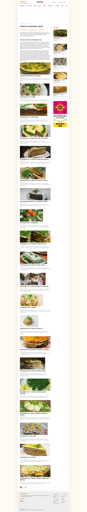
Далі (25, 487)
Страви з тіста (50, 5)
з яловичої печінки (41, 29)
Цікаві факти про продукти (56, 496)
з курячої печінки (24, 29)
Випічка (44, 5)
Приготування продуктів (55, 501)
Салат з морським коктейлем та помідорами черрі (59, 38)
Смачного (23, 1)
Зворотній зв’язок (63, 502)
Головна (21, 23)
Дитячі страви (63, 499)
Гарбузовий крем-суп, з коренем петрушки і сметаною (59, 52)
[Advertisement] (43, 16)
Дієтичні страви (63, 496)
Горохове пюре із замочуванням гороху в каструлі (59, 80)
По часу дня (64, 494)
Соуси (66, 5)
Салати (34, 5)
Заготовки (57, 5)
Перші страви (22, 5)
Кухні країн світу (56, 494)
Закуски (39, 5)
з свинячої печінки (32, 29)
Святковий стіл (56, 498)
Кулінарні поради (56, 503)
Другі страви (28, 5)
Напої (62, 5)
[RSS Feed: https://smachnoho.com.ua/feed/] (24, 501)
